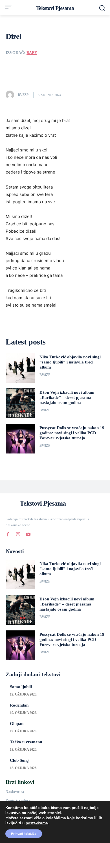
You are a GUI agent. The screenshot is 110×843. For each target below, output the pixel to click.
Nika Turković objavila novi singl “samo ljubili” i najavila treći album (70, 362)
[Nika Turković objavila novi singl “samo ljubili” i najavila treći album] (20, 368)
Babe (32, 53)
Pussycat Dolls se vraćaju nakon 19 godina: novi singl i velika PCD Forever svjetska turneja (71, 432)
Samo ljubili (21, 686)
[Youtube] (28, 533)
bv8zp (23, 95)
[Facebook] (8, 533)
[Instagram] (18, 533)
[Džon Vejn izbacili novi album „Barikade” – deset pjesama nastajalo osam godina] (20, 403)
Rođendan (19, 705)
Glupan (16, 723)
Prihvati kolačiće (23, 833)
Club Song (19, 760)
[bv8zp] (11, 95)
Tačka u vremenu (26, 742)
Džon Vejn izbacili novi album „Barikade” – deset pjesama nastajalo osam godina (66, 397)
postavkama (37, 823)
